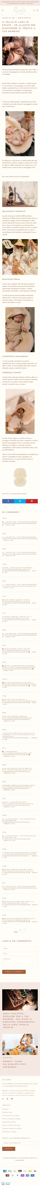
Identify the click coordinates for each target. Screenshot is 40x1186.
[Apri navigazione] (3, 10)
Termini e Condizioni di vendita (11, 1119)
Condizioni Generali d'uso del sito (12, 1128)
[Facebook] (3, 1099)
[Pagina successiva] (24, 930)
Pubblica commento (14, 971)
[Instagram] (7, 1099)
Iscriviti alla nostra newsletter (10, 1115)
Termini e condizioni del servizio (11, 1125)
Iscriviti (9, 1148)
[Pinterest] (12, 1099)
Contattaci (5, 1109)
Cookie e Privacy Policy (9, 1122)
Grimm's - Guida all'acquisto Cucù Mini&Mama (14, 1064)
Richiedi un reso (7, 1112)
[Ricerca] (34, 10)
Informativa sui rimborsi (9, 1131)
